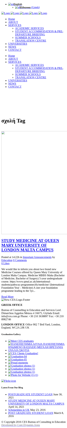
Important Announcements (37, 257)
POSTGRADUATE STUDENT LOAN (30, 394)
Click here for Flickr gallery (27, 381)
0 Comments (20, 260)
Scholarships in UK (19, 409)
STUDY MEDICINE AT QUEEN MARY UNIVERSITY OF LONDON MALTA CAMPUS (30, 245)
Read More (7, 296)
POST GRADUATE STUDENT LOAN (30, 413)
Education (6, 260)
